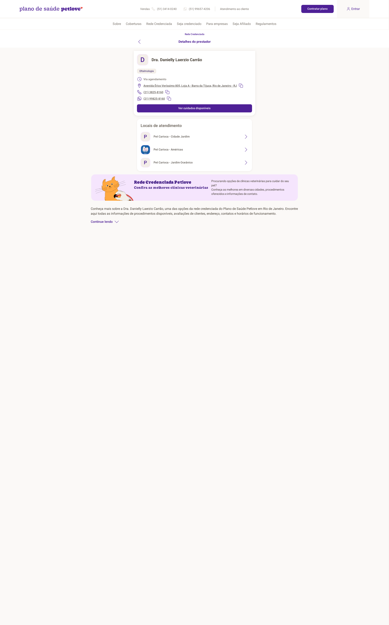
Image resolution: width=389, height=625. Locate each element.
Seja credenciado (189, 24)
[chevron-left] (139, 41)
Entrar (355, 9)
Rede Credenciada (159, 24)
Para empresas (217, 24)
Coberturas (133, 24)
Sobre (117, 24)
